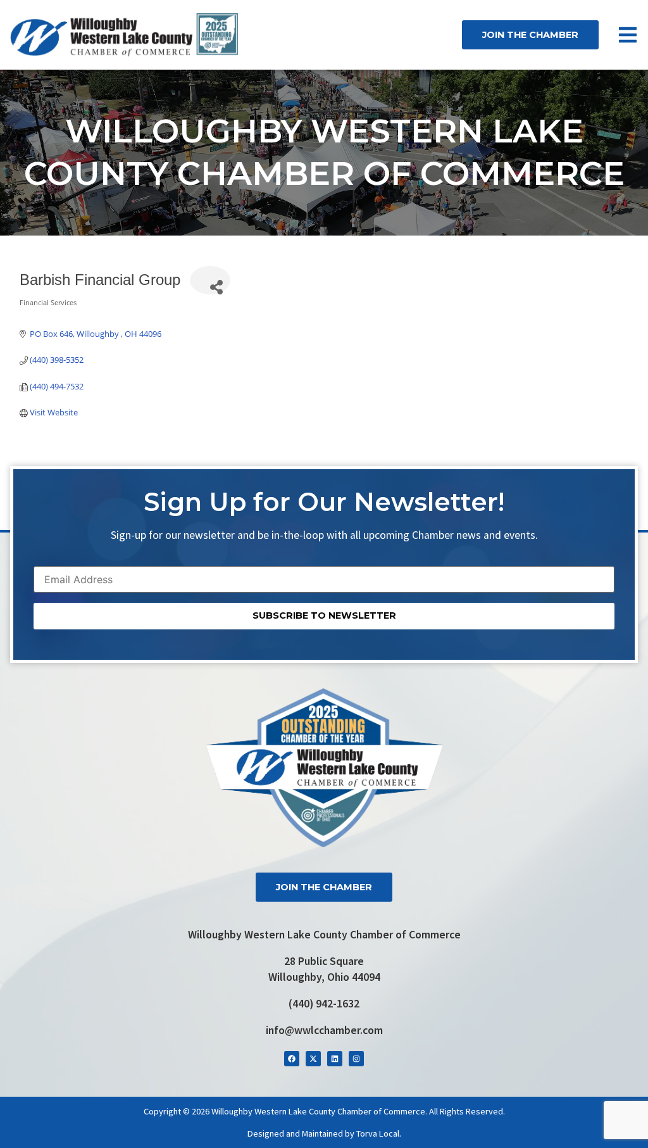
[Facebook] (291, 1058)
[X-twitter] (313, 1058)
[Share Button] (210, 280)
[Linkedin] (334, 1058)
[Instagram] (356, 1058)
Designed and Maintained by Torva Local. (324, 1133)
